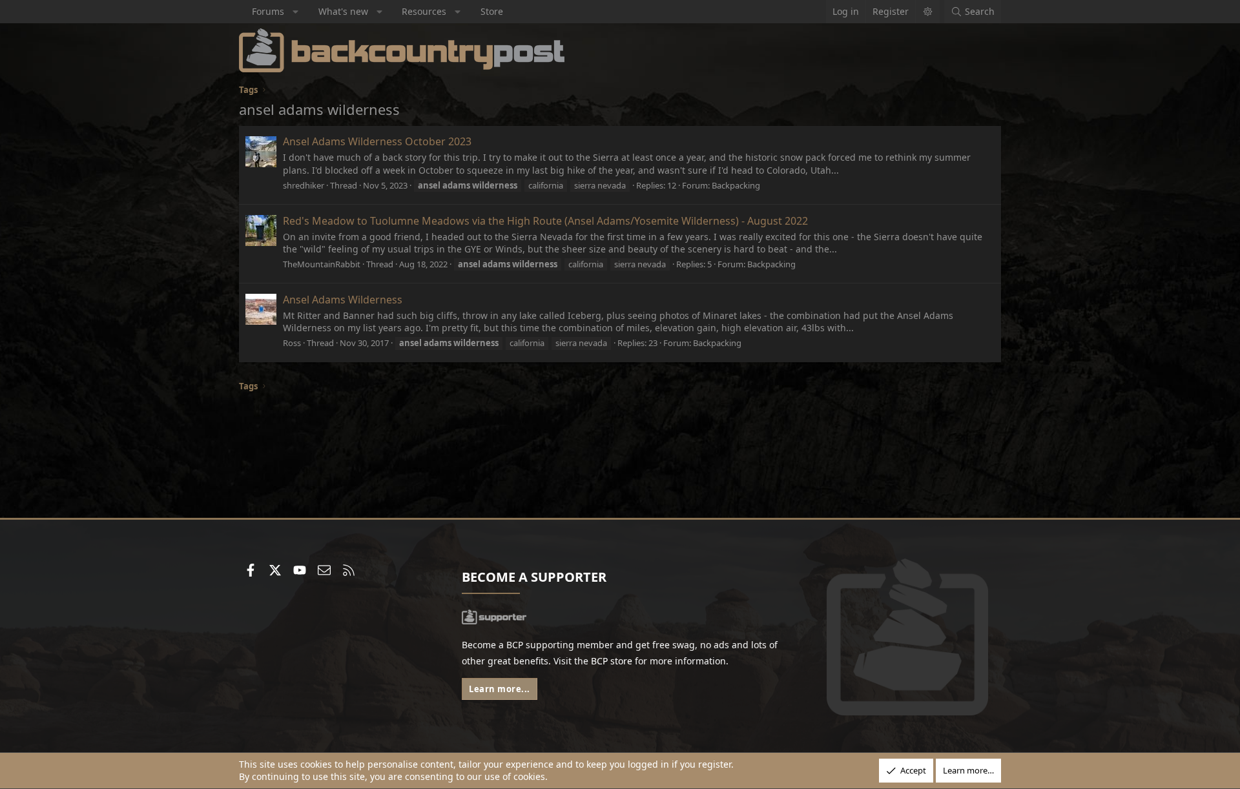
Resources (424, 11)
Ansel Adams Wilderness (342, 299)
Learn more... (499, 689)
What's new (343, 11)
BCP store (611, 661)
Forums (268, 11)
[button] (295, 11)
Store (491, 11)
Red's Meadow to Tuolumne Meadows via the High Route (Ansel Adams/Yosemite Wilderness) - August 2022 (545, 221)
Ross (292, 343)
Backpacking (736, 185)
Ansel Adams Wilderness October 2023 (377, 141)
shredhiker (303, 185)
